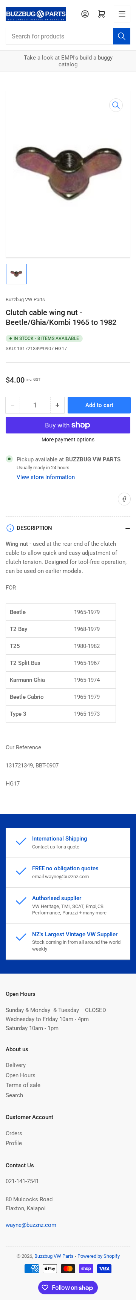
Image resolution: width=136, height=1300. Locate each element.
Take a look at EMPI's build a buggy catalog (68, 61)
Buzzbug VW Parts (25, 299)
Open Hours (21, 1075)
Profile (14, 1143)
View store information (46, 477)
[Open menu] (122, 14)
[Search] (121, 36)
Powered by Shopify (98, 1256)
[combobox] (68, 36)
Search (14, 1095)
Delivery (16, 1065)
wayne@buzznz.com (31, 1225)
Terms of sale (23, 1085)
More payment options (68, 439)
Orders (14, 1133)
